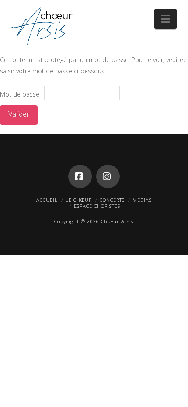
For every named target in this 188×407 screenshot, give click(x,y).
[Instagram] (108, 176)
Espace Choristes (97, 206)
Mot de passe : (22, 94)
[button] (165, 19)
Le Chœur (79, 200)
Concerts (112, 200)
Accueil (47, 200)
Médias (142, 200)
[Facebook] (80, 176)
